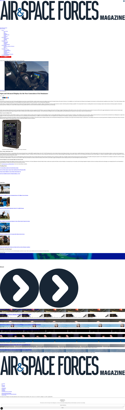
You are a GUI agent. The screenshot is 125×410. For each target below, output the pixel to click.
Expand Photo (2, 90)
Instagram (3, 385)
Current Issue (6, 41)
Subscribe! (3, 390)
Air (4, 32)
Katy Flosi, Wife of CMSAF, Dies (8, 334)
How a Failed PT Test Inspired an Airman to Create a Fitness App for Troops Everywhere (15, 221)
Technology (6, 36)
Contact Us (5, 53)
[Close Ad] (123, 406)
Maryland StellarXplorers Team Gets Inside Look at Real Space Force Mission (20, 309)
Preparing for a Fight (5, 339)
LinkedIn (3, 386)
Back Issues (6, 42)
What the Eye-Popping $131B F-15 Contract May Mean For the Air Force (12, 234)
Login (4, 27)
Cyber (5, 35)
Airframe (5, 39)
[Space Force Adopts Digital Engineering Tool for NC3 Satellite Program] (5, 206)
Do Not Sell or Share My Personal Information (9, 394)
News (3, 30)
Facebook (3, 383)
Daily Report (4, 37)
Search (6, 27)
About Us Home (6, 49)
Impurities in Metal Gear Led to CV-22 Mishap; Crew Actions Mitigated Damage (20, 324)
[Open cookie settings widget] (1, 408)
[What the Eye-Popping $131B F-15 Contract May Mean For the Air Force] (5, 232)
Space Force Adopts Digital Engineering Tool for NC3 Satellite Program (12, 208)
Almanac (5, 43)
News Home (6, 31)
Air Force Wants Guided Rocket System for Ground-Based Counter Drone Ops (20, 329)
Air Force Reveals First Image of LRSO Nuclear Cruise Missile (16, 349)
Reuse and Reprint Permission (8, 54)
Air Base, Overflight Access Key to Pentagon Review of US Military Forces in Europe (14, 195)
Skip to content (2, 0)
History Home (4, 45)
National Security (6, 34)
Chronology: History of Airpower (9, 46)
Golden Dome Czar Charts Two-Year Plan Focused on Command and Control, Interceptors (23, 319)
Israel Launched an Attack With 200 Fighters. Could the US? (15, 344)
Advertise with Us (7, 52)
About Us (3, 48)
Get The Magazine (7, 44)
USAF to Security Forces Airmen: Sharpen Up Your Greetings (15, 314)
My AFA (1, 28)
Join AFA (1, 27)
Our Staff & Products (7, 50)
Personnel (5, 33)
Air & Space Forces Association (7, 391)
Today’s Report (6, 38)
